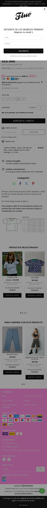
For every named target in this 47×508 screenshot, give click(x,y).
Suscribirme (24, 51)
